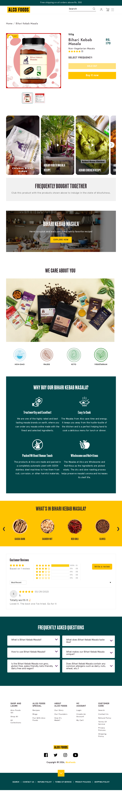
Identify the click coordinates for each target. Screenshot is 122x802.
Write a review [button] (102, 567)
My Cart (80, 720)
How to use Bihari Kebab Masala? (28, 652)
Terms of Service (102, 723)
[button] (112, 9)
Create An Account (81, 715)
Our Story (59, 710)
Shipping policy (102, 735)
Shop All (14, 717)
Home (9, 23)
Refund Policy (104, 718)
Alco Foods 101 (16, 712)
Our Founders (60, 714)
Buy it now (92, 75)
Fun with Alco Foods (39, 719)
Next (118, 528)
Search (101, 710)
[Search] (94, 8)
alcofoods (70, 762)
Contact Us (103, 714)
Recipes (36, 710)
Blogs (35, 714)
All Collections (16, 722)
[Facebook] (46, 756)
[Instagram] (65, 756)
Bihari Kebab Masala (27, 23)
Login (79, 710)
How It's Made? (58, 719)
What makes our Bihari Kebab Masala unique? (85, 653)
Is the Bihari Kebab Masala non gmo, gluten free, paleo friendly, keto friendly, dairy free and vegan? (32, 666)
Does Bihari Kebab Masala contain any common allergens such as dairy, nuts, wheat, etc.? (86, 666)
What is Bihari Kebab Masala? (26, 640)
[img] (26, 592)
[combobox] (82, 8)
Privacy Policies (102, 729)
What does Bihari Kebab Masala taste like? (85, 641)
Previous (3, 528)
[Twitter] (55, 756)
